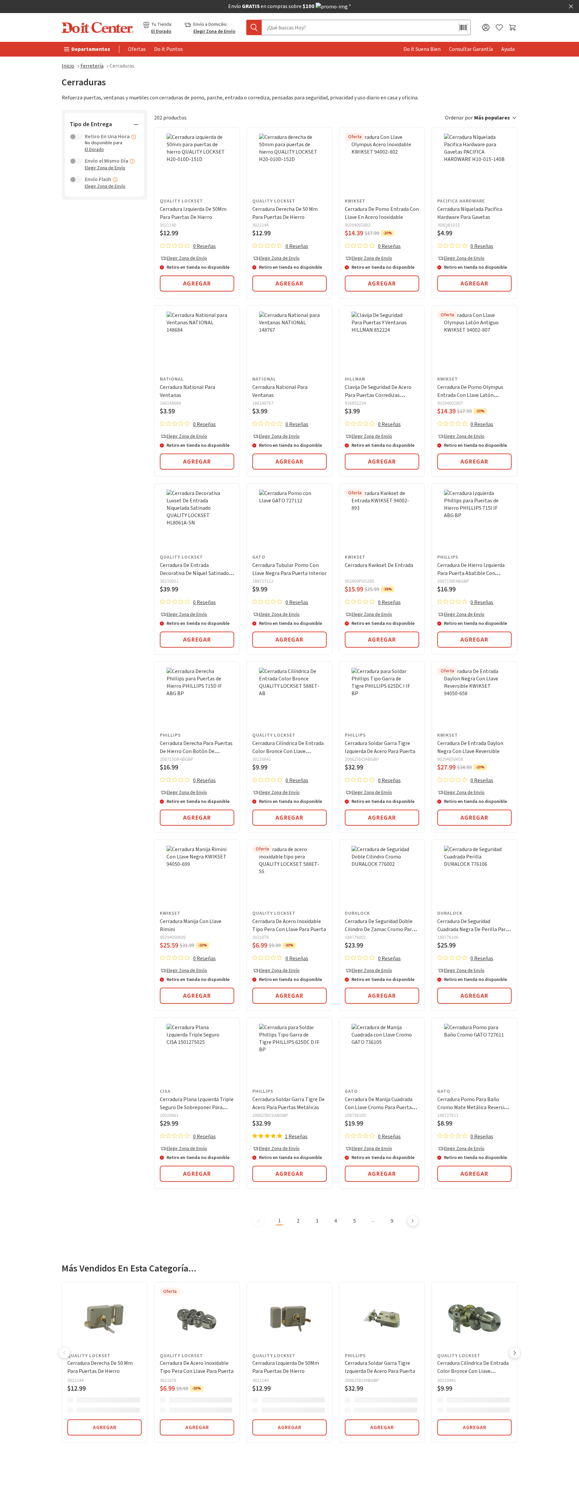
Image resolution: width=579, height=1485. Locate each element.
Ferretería (92, 66)
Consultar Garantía (471, 49)
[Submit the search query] (254, 27)
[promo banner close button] (571, 6)
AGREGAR (105, 1427)
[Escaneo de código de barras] (463, 27)
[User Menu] (486, 27)
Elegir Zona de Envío (214, 31)
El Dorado (161, 31)
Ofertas (137, 49)
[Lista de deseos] (499, 27)
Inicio (68, 66)
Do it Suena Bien (422, 49)
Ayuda (508, 49)
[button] (481, 118)
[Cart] (513, 27)
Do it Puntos (168, 49)
